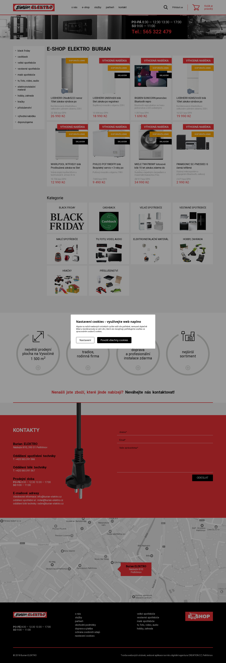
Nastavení (85, 340)
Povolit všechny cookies (114, 340)
